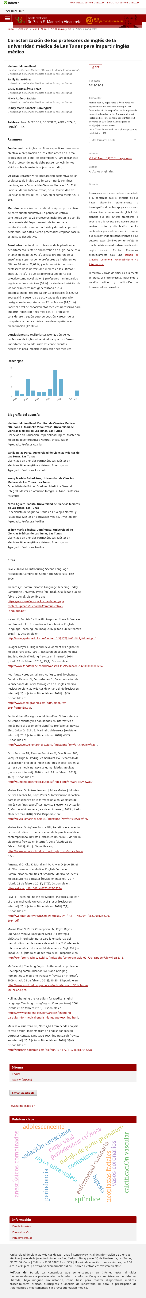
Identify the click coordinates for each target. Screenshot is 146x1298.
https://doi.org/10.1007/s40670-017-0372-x (35, 888)
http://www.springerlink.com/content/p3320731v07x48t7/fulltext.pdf (51, 638)
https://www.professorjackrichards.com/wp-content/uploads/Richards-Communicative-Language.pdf (36, 606)
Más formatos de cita (103, 140)
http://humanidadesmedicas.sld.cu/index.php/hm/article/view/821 (51, 782)
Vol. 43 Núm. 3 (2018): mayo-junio (52, 29)
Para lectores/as (21, 1226)
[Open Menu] (7, 18)
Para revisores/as (22, 1237)
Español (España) (22, 1079)
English (16, 1074)
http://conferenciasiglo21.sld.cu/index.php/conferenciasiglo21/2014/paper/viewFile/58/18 (65, 957)
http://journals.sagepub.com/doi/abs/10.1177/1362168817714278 (50, 1050)
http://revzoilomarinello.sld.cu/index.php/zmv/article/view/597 (48, 819)
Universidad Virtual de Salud (87, 2)
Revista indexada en (22, 1105)
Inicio (11, 29)
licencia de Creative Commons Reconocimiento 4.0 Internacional (113, 259)
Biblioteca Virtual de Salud (123, 2)
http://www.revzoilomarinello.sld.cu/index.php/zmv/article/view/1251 (52, 744)
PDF (96, 67)
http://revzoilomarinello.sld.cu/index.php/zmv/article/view (45, 851)
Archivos (23, 29)
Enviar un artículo (23, 1093)
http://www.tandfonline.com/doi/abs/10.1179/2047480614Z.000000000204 (55, 666)
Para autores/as (21, 1232)
